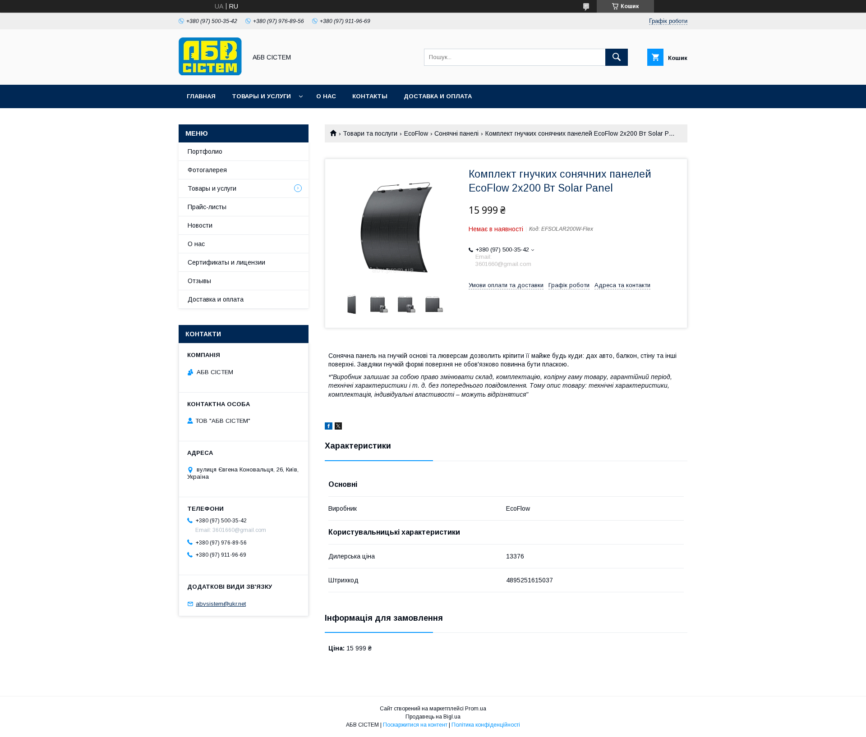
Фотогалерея (207, 170)
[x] (338, 427)
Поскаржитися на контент (415, 725)
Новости (200, 225)
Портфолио (205, 151)
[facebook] (328, 427)
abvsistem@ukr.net (221, 603)
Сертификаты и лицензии (226, 262)
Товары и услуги (261, 96)
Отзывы (199, 280)
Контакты (369, 96)
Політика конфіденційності (485, 725)
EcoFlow (416, 133)
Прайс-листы (207, 207)
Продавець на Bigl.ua (433, 717)
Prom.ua (475, 708)
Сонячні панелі (456, 133)
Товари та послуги (370, 133)
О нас (326, 96)
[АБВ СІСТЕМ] (210, 73)
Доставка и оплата (438, 96)
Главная (201, 96)
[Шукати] (616, 57)
